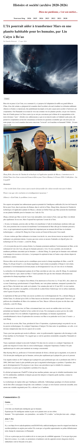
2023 (47, 18)
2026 (29, 18)
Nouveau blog (19, 18)
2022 (53, 18)
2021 (59, 18)
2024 (41, 18)
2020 (65, 18)
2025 (35, 18)
